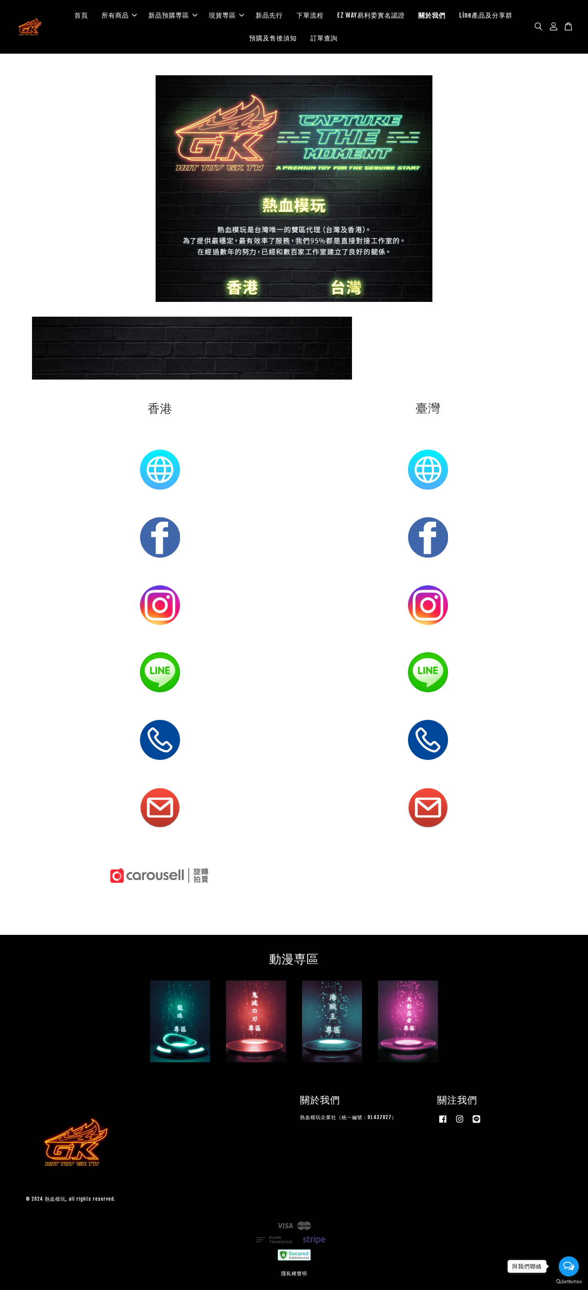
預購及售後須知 (273, 38)
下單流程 (310, 15)
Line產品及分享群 (485, 15)
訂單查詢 (324, 38)
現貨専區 (222, 15)
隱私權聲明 (294, 1273)
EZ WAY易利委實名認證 (371, 15)
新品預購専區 (168, 15)
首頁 (81, 15)
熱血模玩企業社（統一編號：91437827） (348, 1117)
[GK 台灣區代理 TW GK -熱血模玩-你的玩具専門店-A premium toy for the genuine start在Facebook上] (442, 1123)
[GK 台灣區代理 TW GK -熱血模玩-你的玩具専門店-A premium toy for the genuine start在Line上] (476, 1123)
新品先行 (269, 15)
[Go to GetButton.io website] (569, 1281)
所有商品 (115, 15)
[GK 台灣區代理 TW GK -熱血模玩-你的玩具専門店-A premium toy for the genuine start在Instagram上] (459, 1123)
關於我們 (432, 15)
